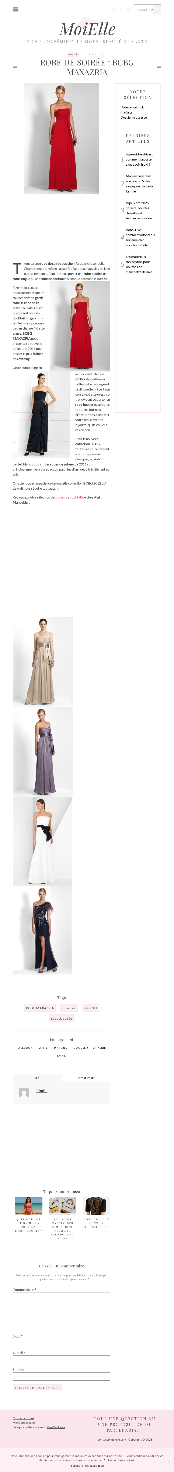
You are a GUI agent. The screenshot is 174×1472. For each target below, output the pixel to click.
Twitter (43, 1047)
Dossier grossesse (134, 117)
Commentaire (24, 1289)
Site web (19, 1369)
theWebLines (56, 1427)
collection (69, 1008)
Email (61, 1055)
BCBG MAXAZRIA (40, 1008)
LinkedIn (99, 1047)
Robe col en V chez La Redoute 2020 (96, 1222)
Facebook (25, 1047)
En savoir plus (94, 1465)
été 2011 (90, 1008)
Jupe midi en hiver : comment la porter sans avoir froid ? (139, 159)
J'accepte (76, 1465)
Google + (81, 1047)
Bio (37, 1078)
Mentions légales (24, 1422)
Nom (18, 1336)
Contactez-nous (23, 1418)
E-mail (19, 1353)
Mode (73, 54)
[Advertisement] (61, 225)
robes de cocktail (69, 497)
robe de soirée (61, 1018)
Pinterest (61, 1047)
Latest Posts (86, 1078)
